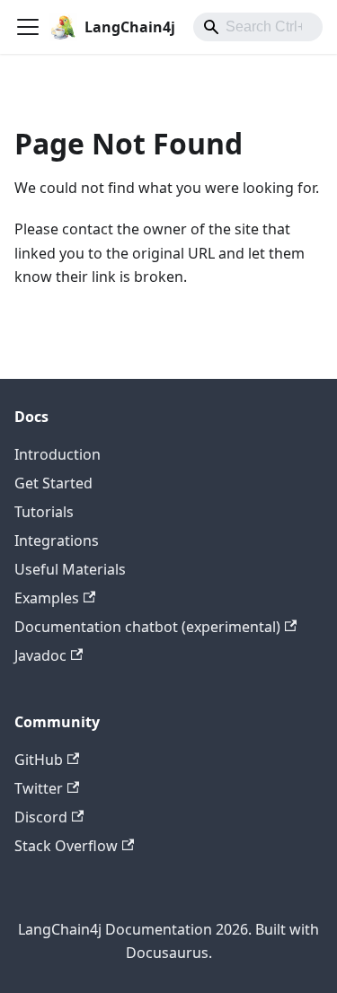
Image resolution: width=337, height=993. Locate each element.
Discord (40, 817)
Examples (46, 598)
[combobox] (258, 27)
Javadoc (40, 655)
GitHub (38, 759)
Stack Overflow (66, 846)
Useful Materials (70, 569)
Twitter (38, 788)
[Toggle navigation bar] (27, 26)
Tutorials (44, 512)
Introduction (57, 454)
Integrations (56, 540)
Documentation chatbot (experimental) (147, 627)
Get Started (53, 483)
